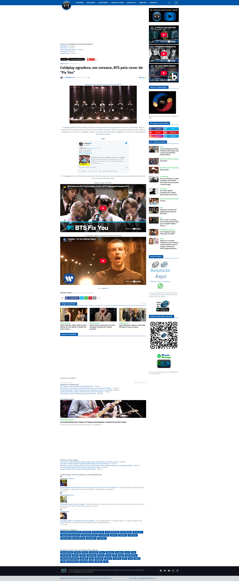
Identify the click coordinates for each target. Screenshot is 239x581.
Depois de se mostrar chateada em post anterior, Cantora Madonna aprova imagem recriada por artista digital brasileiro (96, 465)
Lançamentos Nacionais (89, 535)
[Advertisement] (103, 25)
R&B (124, 558)
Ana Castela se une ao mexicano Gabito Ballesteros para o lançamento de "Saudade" (85, 388)
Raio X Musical (66, 538)
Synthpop (98, 561)
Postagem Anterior (66, 382)
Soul (91, 561)
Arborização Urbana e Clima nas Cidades (72, 504)
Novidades (123, 535)
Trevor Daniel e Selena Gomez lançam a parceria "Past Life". (78, 393)
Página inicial (64, 63)
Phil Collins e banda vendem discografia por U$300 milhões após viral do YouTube (84, 464)
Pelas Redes (132, 535)
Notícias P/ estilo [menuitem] (117, 2)
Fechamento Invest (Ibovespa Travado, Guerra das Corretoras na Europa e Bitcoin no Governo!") (88, 487)
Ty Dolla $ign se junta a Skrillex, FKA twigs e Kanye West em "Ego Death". (81, 392)
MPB (114, 555)
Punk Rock (117, 558)
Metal (121, 555)
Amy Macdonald (65, 53)
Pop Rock (108, 558)
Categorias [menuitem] (79, 2)
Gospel (75, 555)
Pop (91, 558)
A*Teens (163, 201)
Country (77, 552)
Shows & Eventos (79, 538)
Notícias (113, 535)
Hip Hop (100, 555)
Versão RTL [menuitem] (153, 2)
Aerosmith (163, 161)
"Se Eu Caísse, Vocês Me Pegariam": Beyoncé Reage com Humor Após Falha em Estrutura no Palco (89, 462)
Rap (130, 558)
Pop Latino (99, 558)
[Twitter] (143, 77)
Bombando (87, 532)
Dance (85, 552)
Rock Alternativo (72, 561)
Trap (105, 561)
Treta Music (101, 538)
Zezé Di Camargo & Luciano (68, 50)
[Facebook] (140, 77)
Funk (133, 552)
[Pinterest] (90, 298)
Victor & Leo (63, 48)
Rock (63, 561)
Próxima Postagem (139, 382)
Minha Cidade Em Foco (67, 495)
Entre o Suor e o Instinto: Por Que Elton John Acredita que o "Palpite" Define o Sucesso (169, 222)
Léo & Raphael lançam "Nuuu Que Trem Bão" (167, 233)
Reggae (137, 558)
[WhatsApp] (145, 77)
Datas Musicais (126, 532)
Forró (127, 552)
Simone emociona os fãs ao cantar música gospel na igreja (78, 469)
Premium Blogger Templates (120, 578)
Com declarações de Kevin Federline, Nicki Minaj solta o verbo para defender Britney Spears (169, 152)
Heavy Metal (91, 555)
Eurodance (119, 552)
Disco (102, 552)
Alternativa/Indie (67, 552)
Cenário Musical (74, 63)
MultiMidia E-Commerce (67, 478)
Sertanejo (83, 561)
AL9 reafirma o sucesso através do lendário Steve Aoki (76, 386)
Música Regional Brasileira (69, 558)
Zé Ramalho (63, 51)
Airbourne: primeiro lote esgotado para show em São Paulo (168, 212)
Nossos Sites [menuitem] (131, 2)
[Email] (94, 298)
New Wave (84, 558)
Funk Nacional (66, 555)
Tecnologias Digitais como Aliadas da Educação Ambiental (77, 521)
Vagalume (105, 288)
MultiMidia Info (64, 511)
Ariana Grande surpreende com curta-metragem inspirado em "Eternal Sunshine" (102, 327)
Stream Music (91, 538)
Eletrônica (85, 293)
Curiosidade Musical (112, 532)
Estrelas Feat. (138, 532)
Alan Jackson (164, 170)
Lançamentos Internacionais (70, 535)
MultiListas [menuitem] (91, 2)
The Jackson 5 (64, 46)
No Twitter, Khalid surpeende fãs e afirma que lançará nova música (80, 467)
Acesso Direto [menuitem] (103, 2)
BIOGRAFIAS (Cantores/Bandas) (71, 532)
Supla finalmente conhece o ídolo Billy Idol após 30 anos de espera (132, 326)
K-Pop (91, 293)
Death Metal (93, 552)
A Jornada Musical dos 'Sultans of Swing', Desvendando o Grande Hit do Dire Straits (93, 422)
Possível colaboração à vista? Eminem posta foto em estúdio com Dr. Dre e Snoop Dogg (86, 390)
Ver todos (143, 304)
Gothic (82, 555)
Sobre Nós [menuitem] (142, 2)
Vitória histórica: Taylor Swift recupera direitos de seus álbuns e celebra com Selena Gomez (73, 327)
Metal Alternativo (131, 555)
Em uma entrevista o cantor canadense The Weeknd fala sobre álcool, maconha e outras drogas (169, 181)
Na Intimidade (104, 535)
